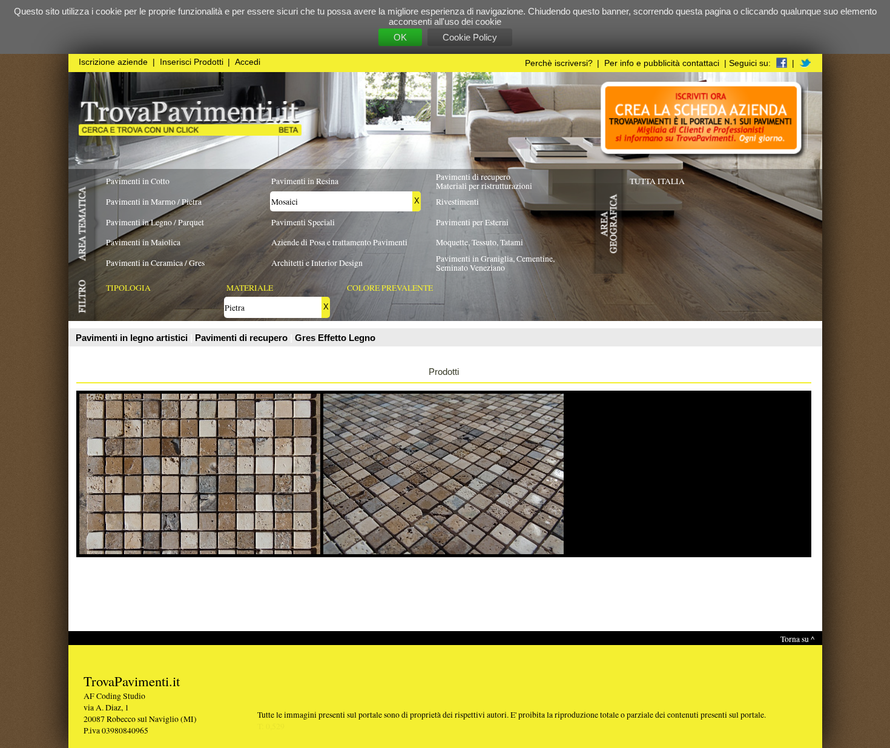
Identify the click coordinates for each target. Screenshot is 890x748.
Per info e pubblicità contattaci (661, 63)
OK (400, 37)
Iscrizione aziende (113, 62)
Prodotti (444, 371)
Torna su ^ (797, 638)
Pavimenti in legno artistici (133, 338)
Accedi (247, 62)
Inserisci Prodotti (191, 62)
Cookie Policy (470, 37)
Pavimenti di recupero (242, 338)
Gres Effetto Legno (335, 338)
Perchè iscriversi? (559, 63)
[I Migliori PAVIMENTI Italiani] (190, 132)
